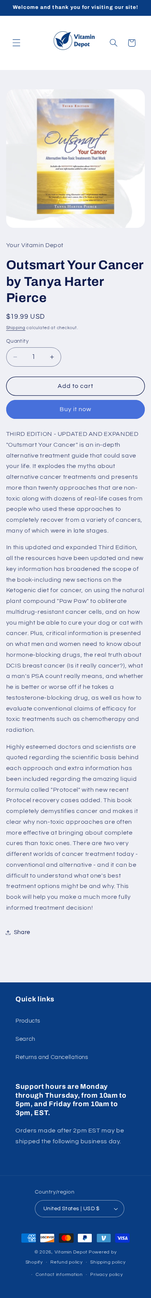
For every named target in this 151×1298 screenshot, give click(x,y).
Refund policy (66, 1262)
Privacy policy (106, 1274)
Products (27, 1021)
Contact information (59, 1274)
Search (25, 1039)
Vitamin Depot (71, 1252)
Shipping (16, 328)
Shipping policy (107, 1262)
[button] (16, 43)
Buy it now (76, 409)
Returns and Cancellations (51, 1057)
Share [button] (22, 932)
